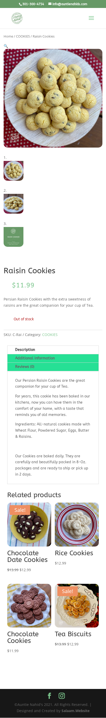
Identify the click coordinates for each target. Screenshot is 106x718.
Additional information (35, 358)
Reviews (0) (24, 367)
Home (8, 36)
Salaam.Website (75, 710)
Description (25, 350)
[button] (6, 45)
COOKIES (23, 36)
